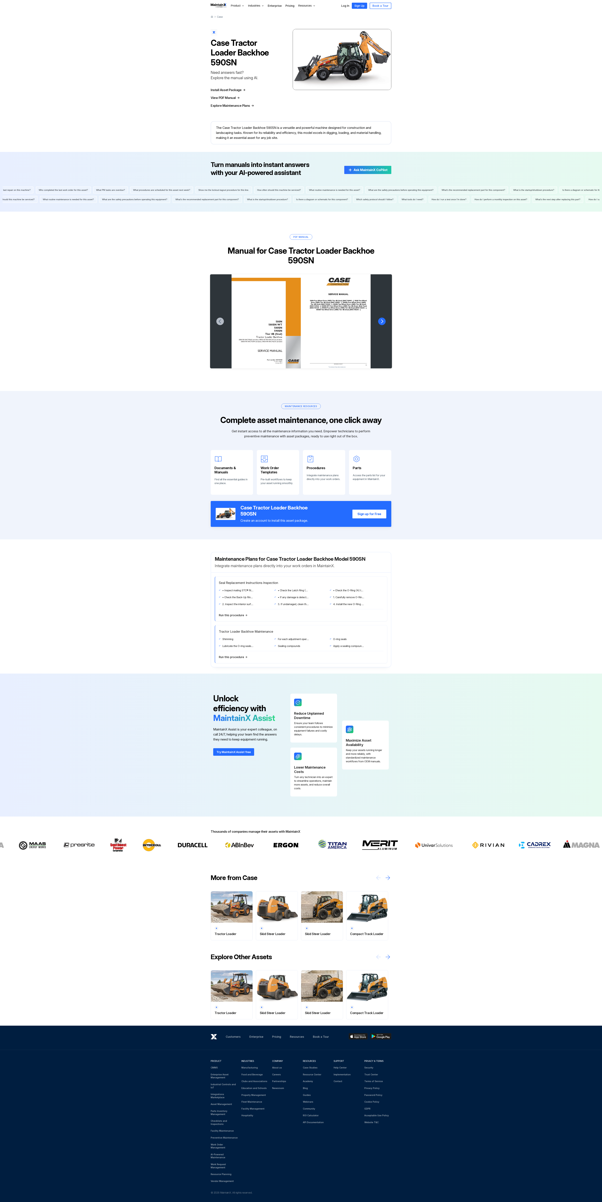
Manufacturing (249, 1067)
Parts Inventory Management (219, 1112)
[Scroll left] (378, 877)
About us (277, 1067)
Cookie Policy (371, 1101)
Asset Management (221, 1104)
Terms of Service (373, 1081)
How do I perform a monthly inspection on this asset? (327, 199)
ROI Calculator (311, 1115)
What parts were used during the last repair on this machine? (174, 190)
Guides (307, 1095)
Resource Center (312, 1074)
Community (309, 1108)
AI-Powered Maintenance (218, 1156)
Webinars (308, 1101)
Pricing (289, 5)
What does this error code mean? (76, 190)
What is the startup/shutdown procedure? (93, 199)
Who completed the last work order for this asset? (237, 190)
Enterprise (275, 5)
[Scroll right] (387, 877)
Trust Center (371, 1074)
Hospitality (247, 1115)
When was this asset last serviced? (118, 190)
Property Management (253, 1095)
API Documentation (313, 1122)
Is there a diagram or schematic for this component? (148, 199)
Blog (305, 1088)
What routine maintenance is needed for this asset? (508, 190)
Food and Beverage (252, 1074)
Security (368, 1067)
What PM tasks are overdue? (284, 190)
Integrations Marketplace (217, 1096)
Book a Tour (380, 5)
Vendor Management (222, 1181)
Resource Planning (221, 1174)
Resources (297, 1036)
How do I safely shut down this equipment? (30, 190)
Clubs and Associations (254, 1081)
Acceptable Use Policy (376, 1115)
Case (220, 16)
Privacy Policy (372, 1088)
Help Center (340, 1067)
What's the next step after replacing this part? (384, 199)
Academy (308, 1081)
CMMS (214, 1067)
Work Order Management (218, 1146)
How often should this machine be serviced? (453, 190)
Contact (338, 1081)
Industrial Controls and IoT (223, 1086)
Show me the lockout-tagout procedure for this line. (397, 190)
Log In (345, 5)
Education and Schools (254, 1088)
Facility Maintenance (222, 1130)
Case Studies (310, 1067)
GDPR (367, 1108)
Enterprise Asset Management (220, 1076)
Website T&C (371, 1122)
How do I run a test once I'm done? (275, 199)
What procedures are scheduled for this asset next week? (335, 190)
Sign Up (359, 5)
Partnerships (279, 1081)
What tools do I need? (239, 199)
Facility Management (252, 1108)
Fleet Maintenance (251, 1101)
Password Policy (373, 1095)
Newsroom (278, 1088)
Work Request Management (218, 1166)
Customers (233, 1036)
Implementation (342, 1074)
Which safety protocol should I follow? (201, 199)
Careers (276, 1074)
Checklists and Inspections (219, 1122)
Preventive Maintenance (224, 1137)
